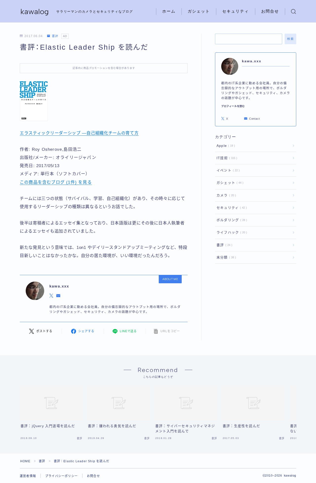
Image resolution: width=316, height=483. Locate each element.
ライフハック (231, 232)
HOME (25, 461)
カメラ (225, 195)
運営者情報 (28, 476)
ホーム (169, 11)
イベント (227, 170)
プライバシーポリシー (61, 476)
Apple (225, 146)
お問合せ (270, 11)
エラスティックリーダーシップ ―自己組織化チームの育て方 (79, 133)
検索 (290, 38)
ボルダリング (231, 220)
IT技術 (226, 158)
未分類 (225, 257)
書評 (55, 36)
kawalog (34, 11)
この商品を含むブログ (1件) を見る (56, 182)
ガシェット (199, 11)
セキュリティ (235, 11)
